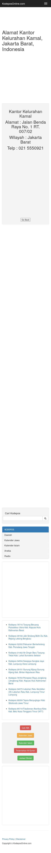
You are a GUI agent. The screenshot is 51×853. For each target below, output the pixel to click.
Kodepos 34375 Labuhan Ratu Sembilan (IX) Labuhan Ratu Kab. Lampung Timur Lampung (26, 692)
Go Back (25, 219)
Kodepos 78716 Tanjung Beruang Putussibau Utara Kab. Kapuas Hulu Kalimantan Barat (24, 627)
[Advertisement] (25, 78)
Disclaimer (21, 839)
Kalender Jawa (12, 540)
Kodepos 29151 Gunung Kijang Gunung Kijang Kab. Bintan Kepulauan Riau (26, 671)
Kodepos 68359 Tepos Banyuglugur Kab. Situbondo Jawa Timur (26, 701)
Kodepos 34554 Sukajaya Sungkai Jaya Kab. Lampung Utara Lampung (26, 662)
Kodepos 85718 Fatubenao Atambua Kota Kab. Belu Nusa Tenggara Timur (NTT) (27, 710)
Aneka (7, 550)
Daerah (8, 535)
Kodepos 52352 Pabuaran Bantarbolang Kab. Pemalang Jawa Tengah (26, 645)
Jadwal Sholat (25, 758)
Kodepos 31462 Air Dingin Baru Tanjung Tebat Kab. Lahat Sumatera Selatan (26, 654)
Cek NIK (25, 727)
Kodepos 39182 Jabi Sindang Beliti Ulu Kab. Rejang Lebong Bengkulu (28, 637)
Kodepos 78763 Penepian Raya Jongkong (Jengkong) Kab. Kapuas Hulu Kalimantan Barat (27, 680)
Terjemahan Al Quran (25, 750)
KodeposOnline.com (13, 3)
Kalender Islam (12, 545)
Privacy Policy (8, 839)
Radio (7, 556)
